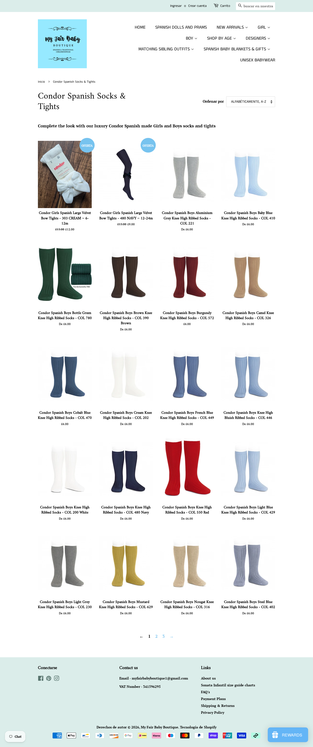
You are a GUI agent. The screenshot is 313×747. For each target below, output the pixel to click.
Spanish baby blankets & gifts (235, 49)
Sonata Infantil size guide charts (228, 685)
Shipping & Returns (218, 705)
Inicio (41, 81)
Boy (190, 38)
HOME (140, 27)
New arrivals (231, 27)
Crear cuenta (197, 5)
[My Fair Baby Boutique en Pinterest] (48, 679)
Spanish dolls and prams (181, 27)
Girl (262, 27)
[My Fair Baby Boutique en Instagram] (56, 679)
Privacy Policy (212, 712)
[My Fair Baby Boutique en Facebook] (41, 679)
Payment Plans (213, 698)
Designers (256, 38)
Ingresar (176, 5)
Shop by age (220, 38)
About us (208, 678)
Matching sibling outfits (164, 49)
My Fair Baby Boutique (159, 727)
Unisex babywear (257, 60)
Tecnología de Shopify (198, 727)
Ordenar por (213, 101)
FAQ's (205, 692)
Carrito (225, 5)
